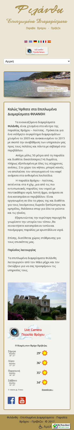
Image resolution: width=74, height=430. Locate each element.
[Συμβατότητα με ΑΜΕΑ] (45, 426)
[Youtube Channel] (22, 400)
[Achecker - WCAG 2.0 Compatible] (61, 426)
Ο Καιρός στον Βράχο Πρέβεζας (31, 345)
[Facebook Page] (11, 400)
